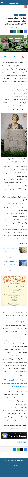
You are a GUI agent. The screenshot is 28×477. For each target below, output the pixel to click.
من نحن (11, 465)
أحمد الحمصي (22, 27)
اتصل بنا (16, 465)
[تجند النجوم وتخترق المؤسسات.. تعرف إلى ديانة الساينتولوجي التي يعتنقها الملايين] (23, 263)
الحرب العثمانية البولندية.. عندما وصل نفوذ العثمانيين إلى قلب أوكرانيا (10, 252)
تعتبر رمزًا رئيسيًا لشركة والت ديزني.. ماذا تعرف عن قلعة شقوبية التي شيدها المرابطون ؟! (14, 383)
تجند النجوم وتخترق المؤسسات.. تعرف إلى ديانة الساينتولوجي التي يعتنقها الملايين (9, 265)
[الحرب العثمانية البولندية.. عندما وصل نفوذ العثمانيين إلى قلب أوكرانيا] (23, 250)
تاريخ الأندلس (21, 442)
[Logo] (14, 2)
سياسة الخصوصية (21, 463)
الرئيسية (23, 11)
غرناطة (14, 192)
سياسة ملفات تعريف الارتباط (9, 463)
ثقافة (16, 15)
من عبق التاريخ (18, 11)
